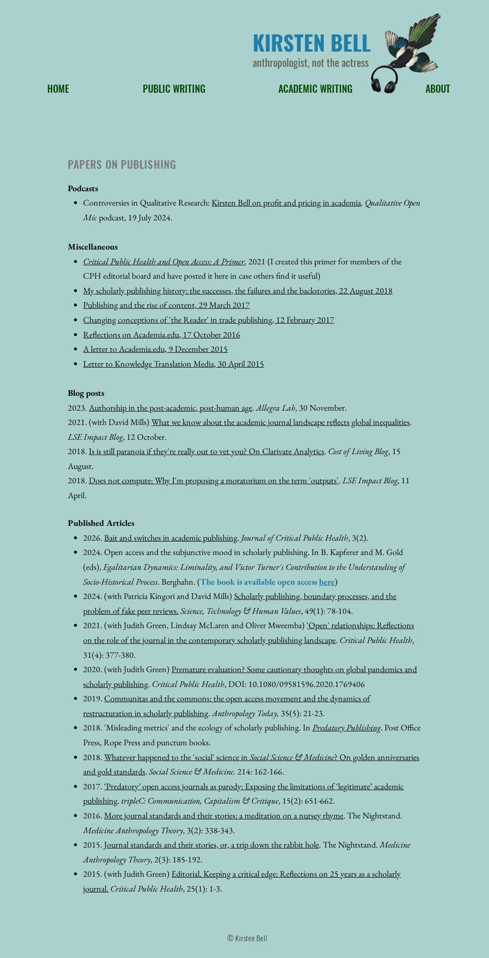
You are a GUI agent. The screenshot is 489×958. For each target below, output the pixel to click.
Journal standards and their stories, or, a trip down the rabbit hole (211, 844)
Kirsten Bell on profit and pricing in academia (286, 202)
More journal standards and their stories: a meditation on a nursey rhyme (223, 815)
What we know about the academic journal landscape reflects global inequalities (280, 421)
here (327, 581)
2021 (255, 261)
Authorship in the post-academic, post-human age (170, 407)
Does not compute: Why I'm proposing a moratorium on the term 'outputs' (214, 480)
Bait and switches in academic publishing (170, 537)
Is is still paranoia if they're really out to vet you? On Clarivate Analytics (206, 451)
